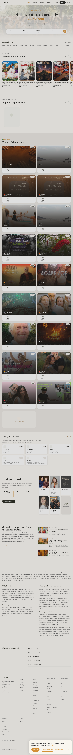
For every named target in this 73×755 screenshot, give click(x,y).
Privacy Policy (54, 745)
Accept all (35, 749)
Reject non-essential (47, 749)
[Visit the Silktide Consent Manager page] (68, 749)
